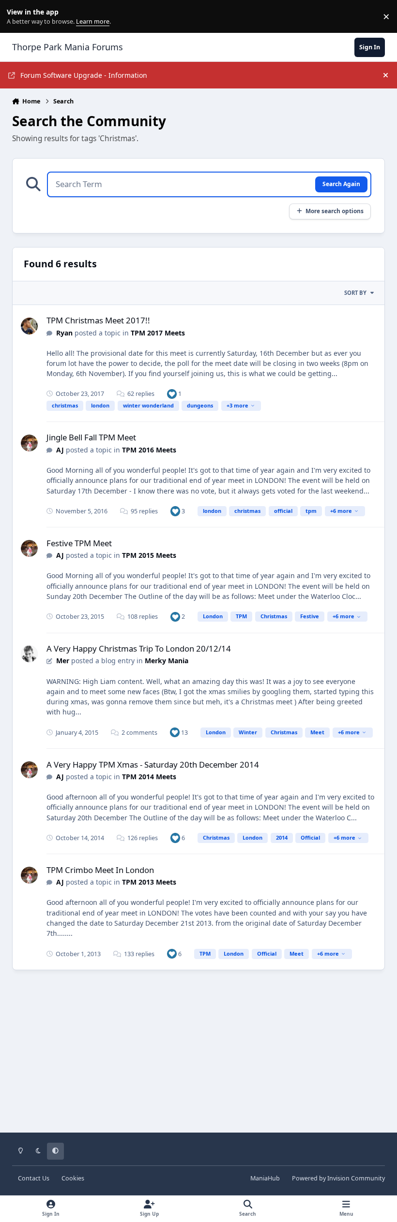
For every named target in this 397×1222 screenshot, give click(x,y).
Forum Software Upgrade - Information (83, 75)
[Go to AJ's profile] (29, 443)
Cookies (72, 1178)
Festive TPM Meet (79, 543)
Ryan (64, 332)
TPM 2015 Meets (149, 555)
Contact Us (33, 1178)
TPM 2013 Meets (149, 882)
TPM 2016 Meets (149, 449)
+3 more (237, 405)
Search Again (341, 184)
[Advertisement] (198, 1058)
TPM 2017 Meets (158, 332)
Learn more (18, 16)
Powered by (338, 1178)
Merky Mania (166, 660)
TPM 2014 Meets (149, 776)
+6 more (341, 510)
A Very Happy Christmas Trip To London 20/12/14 (138, 648)
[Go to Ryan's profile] (29, 326)
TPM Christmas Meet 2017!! (98, 320)
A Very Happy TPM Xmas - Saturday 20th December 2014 (152, 764)
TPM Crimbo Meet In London (100, 869)
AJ (61, 449)
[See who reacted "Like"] (172, 394)
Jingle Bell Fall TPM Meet (91, 437)
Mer (62, 660)
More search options (334, 211)
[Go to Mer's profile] (29, 653)
